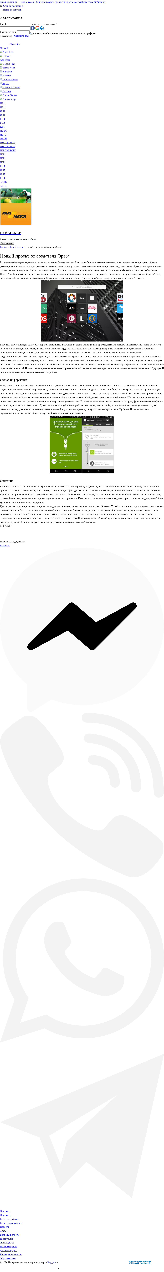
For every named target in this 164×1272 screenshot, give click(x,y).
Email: (3, 24)
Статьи (20, 247)
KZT (2, 126)
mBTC (3, 182)
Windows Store (10, 79)
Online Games (10, 95)
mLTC (3, 186)
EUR (2, 119)
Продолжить (6, 36)
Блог (12, 247)
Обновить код (21, 35)
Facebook (5, 545)
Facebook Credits (11, 87)
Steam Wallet (9, 67)
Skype (6, 83)
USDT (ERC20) (8, 150)
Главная (4, 247)
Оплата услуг (9, 99)
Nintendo (7, 71)
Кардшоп (52, 1262)
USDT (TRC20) (8, 146)
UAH (2, 107)
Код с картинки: (8, 32)
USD (2, 111)
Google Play (9, 63)
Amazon (7, 91)
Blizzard (7, 75)
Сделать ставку (7, 243)
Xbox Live (8, 52)
